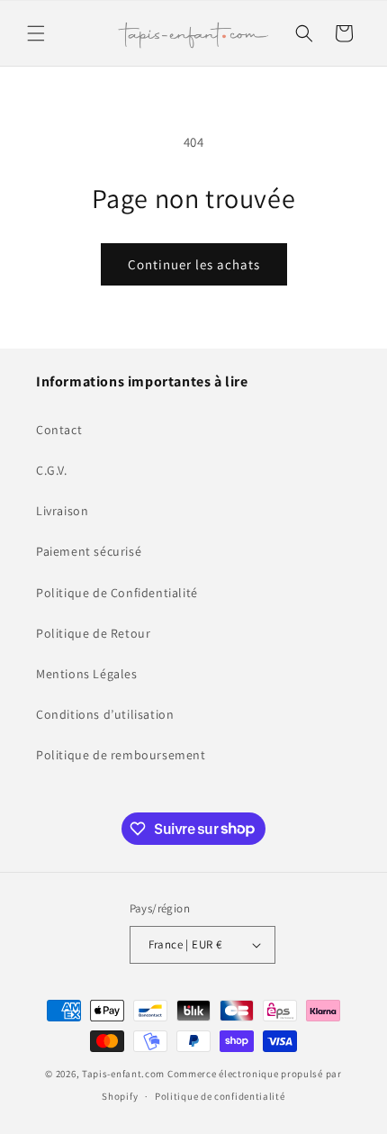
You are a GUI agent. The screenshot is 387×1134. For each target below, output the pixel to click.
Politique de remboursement (121, 755)
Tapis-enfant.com (123, 1073)
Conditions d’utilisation (105, 714)
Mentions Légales (87, 674)
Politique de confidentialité (220, 1096)
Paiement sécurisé (88, 551)
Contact (59, 430)
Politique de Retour (93, 633)
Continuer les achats (194, 264)
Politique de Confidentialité (117, 593)
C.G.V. (52, 470)
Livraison (62, 511)
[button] (36, 33)
